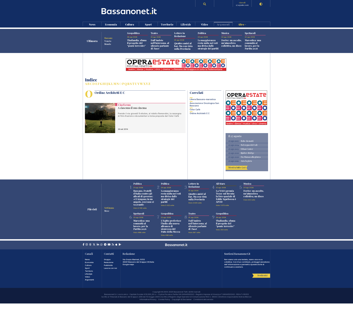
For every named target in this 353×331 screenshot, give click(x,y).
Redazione (108, 262)
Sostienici (262, 275)
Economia (111, 24)
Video (204, 24)
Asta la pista (246, 161)
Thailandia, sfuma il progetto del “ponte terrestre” (136, 43)
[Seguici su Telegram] (105, 245)
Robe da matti (247, 141)
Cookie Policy (164, 299)
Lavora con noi (110, 268)
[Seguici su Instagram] (87, 245)
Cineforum (124, 105)
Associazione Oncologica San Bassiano (204, 104)
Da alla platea (251, 157)
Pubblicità (108, 265)
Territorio (167, 24)
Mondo (107, 44)
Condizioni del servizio (203, 299)
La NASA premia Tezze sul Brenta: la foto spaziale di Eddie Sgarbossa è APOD (226, 196)
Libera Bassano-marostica (203, 99)
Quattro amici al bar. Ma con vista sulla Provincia (183, 46)
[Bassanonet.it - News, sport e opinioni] (129, 11)
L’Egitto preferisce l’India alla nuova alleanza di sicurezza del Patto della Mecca (171, 226)
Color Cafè (195, 109)
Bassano (108, 38)
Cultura (129, 24)
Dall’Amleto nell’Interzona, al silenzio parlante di (160, 44)
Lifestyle (186, 24)
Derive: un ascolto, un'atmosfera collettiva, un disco (231, 43)
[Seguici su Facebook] (83, 245)
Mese (106, 210)
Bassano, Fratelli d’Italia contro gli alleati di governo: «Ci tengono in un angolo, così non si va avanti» (143, 197)
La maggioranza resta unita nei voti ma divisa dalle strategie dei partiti (208, 44)
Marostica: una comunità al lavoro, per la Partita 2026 (253, 44)
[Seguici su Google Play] (120, 245)
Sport (148, 24)
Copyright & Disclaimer (182, 299)
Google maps (128, 264)
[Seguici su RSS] (113, 245)
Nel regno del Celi (249, 145)
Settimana (109, 207)
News (92, 24)
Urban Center (247, 149)
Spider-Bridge (247, 153)
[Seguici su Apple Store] (116, 245)
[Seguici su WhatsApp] (101, 245)
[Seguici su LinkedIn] (98, 245)
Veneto (107, 41)
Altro (241, 24)
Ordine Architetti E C (199, 113)
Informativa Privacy (148, 299)
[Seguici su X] (94, 245)
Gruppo (107, 259)
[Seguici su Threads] (90, 245)
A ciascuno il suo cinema (132, 108)
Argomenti (223, 24)
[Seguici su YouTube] (109, 245)
